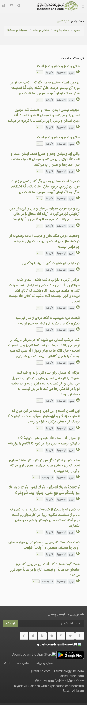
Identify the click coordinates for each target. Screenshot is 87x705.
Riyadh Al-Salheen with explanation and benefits (49, 686)
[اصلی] (83, 6)
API (7, 663)
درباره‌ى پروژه (44, 663)
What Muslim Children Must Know (59, 681)
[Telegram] (52, 636)
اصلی (77, 30)
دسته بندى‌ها (61, 30)
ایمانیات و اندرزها (17, 30)
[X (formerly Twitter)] (70, 636)
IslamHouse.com (72, 676)
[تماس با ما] (11, 6)
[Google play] (42, 636)
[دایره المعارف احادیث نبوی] (58, 6)
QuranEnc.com (40, 671)
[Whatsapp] (61, 636)
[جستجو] (19, 6)
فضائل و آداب (41, 30)
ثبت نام (10, 623)
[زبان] (4, 6)
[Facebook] (79, 636)
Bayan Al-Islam (73, 691)
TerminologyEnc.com (68, 671)
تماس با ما (22, 663)
